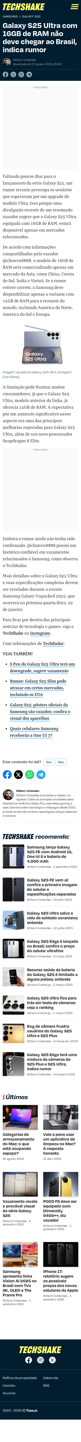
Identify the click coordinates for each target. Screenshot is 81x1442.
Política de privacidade (20, 1377)
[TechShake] (24, 6)
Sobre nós (50, 1377)
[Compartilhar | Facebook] (5, 74)
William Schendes (27, 791)
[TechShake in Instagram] (40, 1360)
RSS (46, 1385)
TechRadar (53, 643)
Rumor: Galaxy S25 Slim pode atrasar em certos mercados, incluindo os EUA (38, 687)
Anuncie (9, 1393)
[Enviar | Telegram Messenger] (29, 74)
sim (49, 762)
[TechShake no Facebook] (28, 1360)
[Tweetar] (13, 74)
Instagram (40, 633)
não (61, 762)
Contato (9, 1385)
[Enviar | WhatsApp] (21, 74)
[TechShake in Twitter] (52, 1360)
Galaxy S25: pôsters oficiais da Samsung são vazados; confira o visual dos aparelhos (40, 711)
